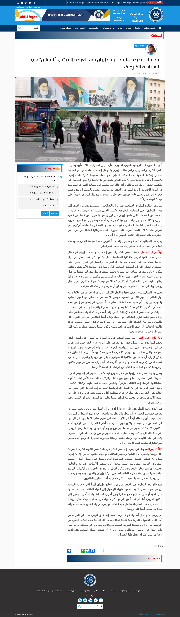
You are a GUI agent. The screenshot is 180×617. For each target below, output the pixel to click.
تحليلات (156, 36)
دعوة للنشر (20, 7)
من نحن (37, 7)
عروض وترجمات (108, 28)
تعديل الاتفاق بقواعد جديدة (42, 200)
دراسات (137, 28)
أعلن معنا (139, 614)
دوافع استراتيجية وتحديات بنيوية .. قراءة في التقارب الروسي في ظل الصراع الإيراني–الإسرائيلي (83, 2)
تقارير (120, 28)
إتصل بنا (145, 614)
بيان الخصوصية (160, 614)
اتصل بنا (29, 7)
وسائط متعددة (65, 28)
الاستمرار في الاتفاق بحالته (42, 187)
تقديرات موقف (149, 28)
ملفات (128, 28)
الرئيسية (136, 590)
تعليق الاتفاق (49, 206)
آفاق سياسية (94, 28)
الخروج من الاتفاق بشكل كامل (42, 193)
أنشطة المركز (80, 28)
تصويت (50, 168)
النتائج (45, 213)
